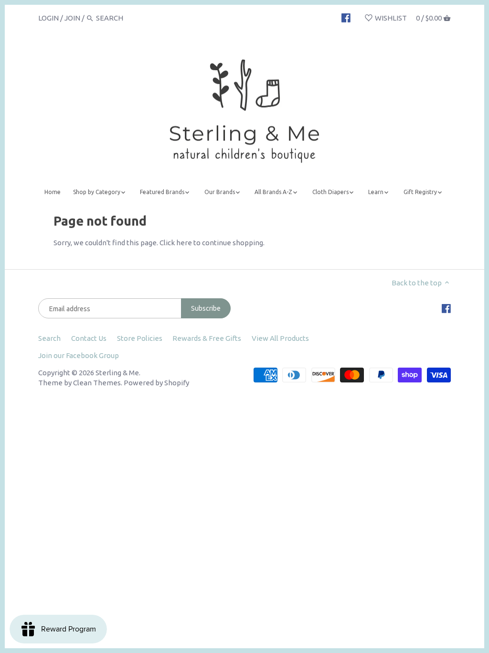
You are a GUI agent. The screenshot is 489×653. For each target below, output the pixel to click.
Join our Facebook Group (78, 355)
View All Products (280, 338)
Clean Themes (97, 383)
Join (72, 18)
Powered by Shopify (156, 383)
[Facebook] (346, 18)
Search (49, 338)
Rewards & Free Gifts (206, 338)
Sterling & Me (117, 373)
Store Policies (139, 338)
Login (48, 18)
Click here (175, 243)
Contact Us (88, 338)
